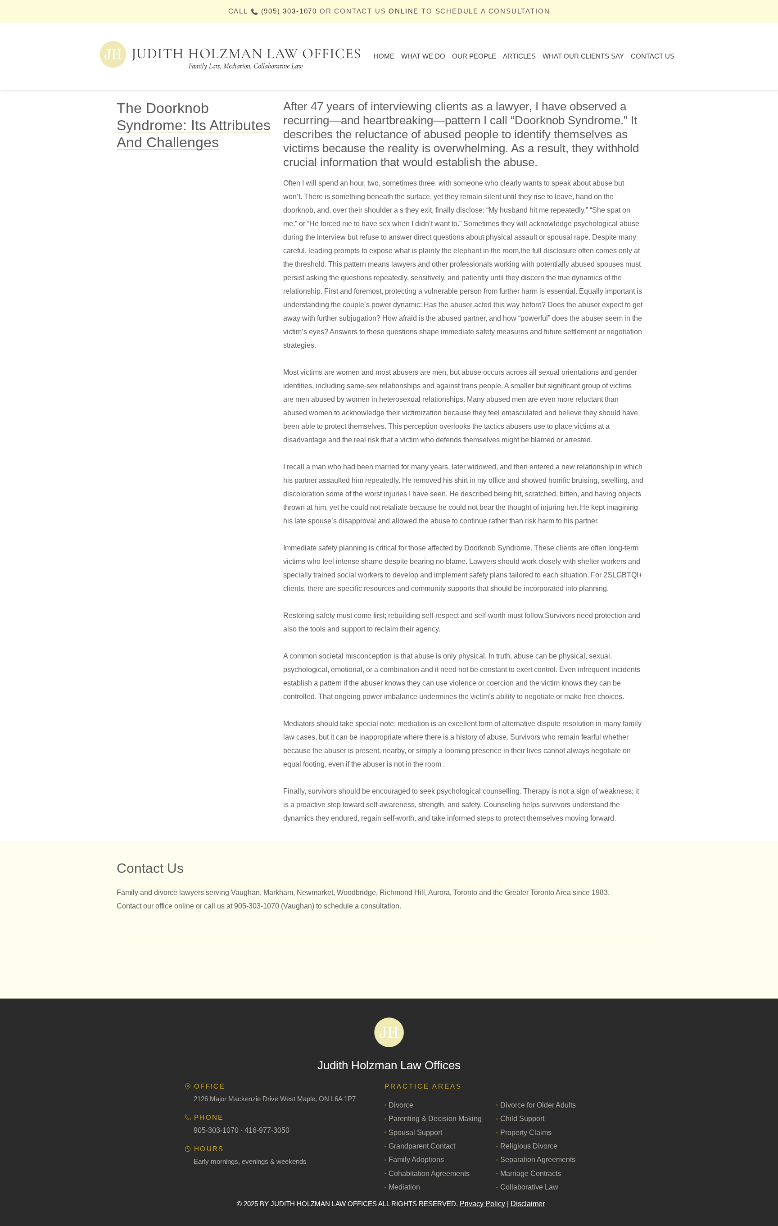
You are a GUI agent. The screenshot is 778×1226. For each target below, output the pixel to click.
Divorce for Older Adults (538, 1105)
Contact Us (652, 56)
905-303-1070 (216, 1130)
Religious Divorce (528, 1146)
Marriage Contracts (530, 1173)
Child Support (522, 1118)
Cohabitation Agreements (429, 1173)
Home (384, 56)
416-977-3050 (266, 1130)
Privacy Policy (482, 1204)
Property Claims (526, 1132)
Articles (519, 56)
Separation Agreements (537, 1159)
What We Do (423, 56)
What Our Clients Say (583, 56)
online (404, 11)
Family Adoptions (416, 1159)
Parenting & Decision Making (435, 1118)
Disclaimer (528, 1204)
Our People (474, 56)
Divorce (401, 1105)
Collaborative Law (529, 1187)
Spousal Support (415, 1132)
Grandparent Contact (422, 1146)
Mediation (404, 1187)
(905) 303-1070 (289, 11)
